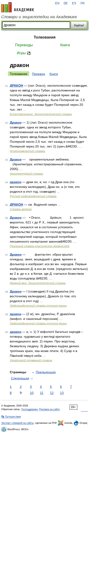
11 (41, 393)
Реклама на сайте (49, 409)
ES (74, 3)
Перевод (38, 74)
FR (82, 3)
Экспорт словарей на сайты (17, 423)
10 (32, 393)
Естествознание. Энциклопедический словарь (41, 114)
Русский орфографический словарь (33, 196)
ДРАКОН (16, 85)
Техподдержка (29, 409)
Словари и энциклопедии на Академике (39, 17)
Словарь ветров (20, 209)
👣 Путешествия (11, 416)
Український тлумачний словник (31, 360)
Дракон (15, 122)
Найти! (79, 25)
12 (52, 393)
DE (66, 3)
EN (57, 3)
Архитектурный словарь (26, 173)
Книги (65, 45)
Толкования (44, 37)
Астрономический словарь (27, 151)
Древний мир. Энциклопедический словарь (38, 283)
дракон (15, 182)
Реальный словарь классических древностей (39, 246)
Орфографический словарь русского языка (38, 305)
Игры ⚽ (24, 53)
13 (62, 393)
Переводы (24, 45)
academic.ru (17, 7)
